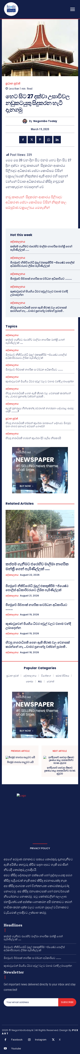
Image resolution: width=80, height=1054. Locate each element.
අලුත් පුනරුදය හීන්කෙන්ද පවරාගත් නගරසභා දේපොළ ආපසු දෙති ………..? (39, 409)
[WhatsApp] (48, 139)
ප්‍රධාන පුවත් (13, 83)
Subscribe (67, 1002)
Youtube (16, 1048)
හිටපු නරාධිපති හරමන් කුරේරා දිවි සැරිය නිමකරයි (33, 438)
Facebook (17, 1039)
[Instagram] (29, 1039)
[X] (31, 139)
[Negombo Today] (26, 121)
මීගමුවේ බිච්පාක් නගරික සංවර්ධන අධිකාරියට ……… (41, 279)
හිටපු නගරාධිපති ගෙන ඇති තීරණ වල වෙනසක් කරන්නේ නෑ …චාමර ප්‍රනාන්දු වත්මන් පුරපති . (38, 309)
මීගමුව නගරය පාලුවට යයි (20, 762)
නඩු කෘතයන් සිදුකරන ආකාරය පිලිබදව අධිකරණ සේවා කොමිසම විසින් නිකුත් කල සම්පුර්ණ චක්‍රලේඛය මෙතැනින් (36, 202)
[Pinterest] (40, 139)
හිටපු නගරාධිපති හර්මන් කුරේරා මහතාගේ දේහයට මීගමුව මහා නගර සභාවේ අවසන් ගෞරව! (38, 424)
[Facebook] (23, 139)
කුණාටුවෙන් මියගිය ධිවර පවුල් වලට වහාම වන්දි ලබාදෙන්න (39, 293)
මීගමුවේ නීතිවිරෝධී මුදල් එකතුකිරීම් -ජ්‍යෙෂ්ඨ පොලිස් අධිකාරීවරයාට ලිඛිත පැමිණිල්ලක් (42, 264)
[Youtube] (5, 1048)
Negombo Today (45, 121)
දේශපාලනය (17, 241)
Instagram (40, 1039)
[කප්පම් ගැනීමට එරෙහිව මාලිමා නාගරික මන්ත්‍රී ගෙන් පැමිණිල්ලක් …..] (40, 534)
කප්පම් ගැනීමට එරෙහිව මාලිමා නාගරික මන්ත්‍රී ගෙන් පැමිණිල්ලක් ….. (41, 248)
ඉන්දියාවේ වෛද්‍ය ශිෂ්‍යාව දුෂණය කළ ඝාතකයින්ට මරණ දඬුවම (59, 770)
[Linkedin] (57, 139)
